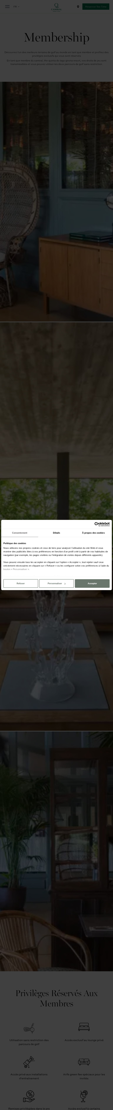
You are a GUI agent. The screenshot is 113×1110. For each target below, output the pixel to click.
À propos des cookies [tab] (93, 533)
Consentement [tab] (19, 533)
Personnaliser (55, 583)
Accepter (92, 583)
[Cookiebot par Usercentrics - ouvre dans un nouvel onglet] (97, 524)
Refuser (21, 583)
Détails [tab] (56, 533)
